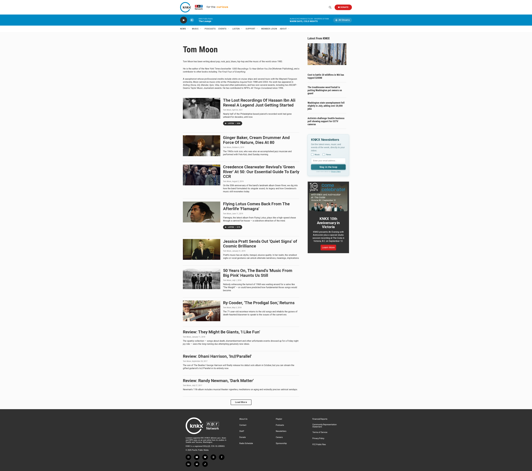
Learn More (328, 247)
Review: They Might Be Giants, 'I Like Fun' (221, 331)
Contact (242, 425)
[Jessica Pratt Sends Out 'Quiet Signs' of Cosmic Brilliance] (201, 249)
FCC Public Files (319, 444)
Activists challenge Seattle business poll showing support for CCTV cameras (326, 121)
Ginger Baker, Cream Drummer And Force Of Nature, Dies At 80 (256, 140)
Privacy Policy (336, 171)
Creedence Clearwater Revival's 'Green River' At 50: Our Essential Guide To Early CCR (261, 171)
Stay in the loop (328, 167)
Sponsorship (281, 443)
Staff (241, 431)
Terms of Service (319, 432)
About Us (243, 419)
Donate (344, 7)
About (283, 29)
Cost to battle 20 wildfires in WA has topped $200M (326, 76)
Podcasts (210, 29)
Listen (236, 29)
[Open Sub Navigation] (188, 29)
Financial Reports (319, 419)
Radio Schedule (246, 443)
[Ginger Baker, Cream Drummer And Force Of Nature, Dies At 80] (201, 145)
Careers (279, 437)
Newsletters (281, 431)
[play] (183, 20)
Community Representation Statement (324, 426)
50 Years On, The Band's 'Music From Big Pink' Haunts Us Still (257, 273)
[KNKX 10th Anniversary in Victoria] (328, 197)
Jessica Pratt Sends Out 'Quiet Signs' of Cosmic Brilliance (260, 244)
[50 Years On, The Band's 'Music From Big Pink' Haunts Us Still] (201, 278)
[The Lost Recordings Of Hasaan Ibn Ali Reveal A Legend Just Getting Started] (201, 108)
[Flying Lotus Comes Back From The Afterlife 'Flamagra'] (201, 212)
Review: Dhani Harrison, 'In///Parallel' (217, 356)
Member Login (269, 29)
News (183, 29)
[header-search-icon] (330, 7)
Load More (241, 402)
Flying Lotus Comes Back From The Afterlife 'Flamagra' (256, 206)
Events (222, 29)
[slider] (196, 20)
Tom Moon (227, 110)
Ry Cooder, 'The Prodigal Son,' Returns (259, 302)
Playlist (279, 419)
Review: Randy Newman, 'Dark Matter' (218, 380)
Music (195, 29)
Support (250, 29)
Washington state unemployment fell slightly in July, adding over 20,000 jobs (326, 105)
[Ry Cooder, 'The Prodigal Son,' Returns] (201, 310)
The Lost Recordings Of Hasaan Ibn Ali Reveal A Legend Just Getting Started (259, 102)
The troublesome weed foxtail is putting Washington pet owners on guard (325, 90)
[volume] (192, 20)
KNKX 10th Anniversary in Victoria (328, 223)
